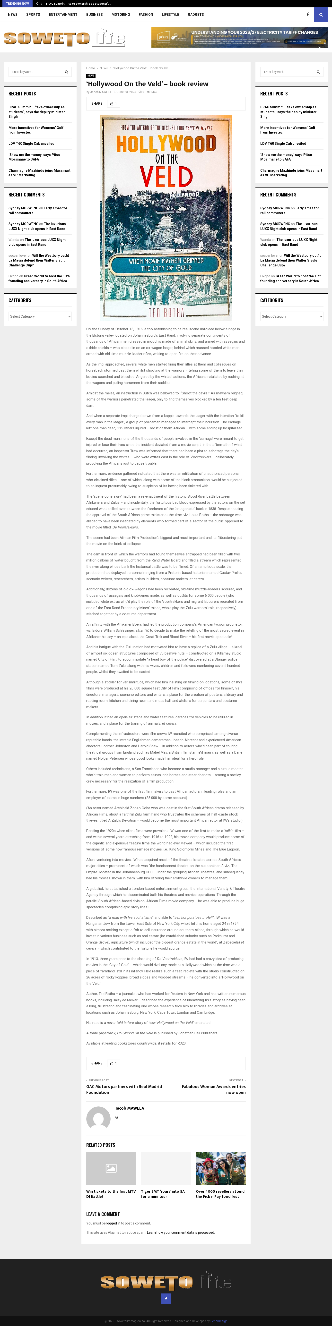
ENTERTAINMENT (63, 15)
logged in (113, 1223)
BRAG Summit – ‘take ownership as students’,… (78, 3)
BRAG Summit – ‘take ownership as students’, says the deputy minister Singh (37, 112)
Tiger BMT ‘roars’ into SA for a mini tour (163, 1194)
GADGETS (196, 15)
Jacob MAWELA (100, 92)
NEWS (12, 15)
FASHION (146, 15)
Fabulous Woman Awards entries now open (214, 1089)
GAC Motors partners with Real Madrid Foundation (124, 1089)
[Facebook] (309, 14)
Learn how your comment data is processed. (181, 1232)
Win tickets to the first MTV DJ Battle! (111, 1194)
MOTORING (121, 15)
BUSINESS (94, 15)
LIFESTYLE (170, 15)
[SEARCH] (66, 72)
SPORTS (33, 15)
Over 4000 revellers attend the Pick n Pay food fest (220, 1194)
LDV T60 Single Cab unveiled (31, 143)
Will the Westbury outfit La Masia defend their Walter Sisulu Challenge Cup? (39, 260)
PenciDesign (218, 1321)
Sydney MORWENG (23, 208)
